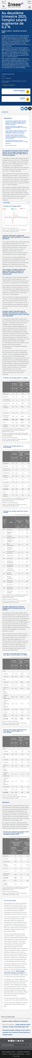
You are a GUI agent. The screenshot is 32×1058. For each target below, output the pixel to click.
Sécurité (28, 1054)
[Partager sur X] (30, 109)
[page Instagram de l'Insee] (11, 1041)
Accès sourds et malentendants (16, 1054)
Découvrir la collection (9, 85)
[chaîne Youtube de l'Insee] (18, 1041)
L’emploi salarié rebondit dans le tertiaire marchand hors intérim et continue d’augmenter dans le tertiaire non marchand (16, 136)
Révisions (8, 143)
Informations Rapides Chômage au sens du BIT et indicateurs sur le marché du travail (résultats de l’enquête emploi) (16, 1032)
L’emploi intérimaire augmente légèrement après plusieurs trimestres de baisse (16, 127)
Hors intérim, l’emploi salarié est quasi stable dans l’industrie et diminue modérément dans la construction (16, 132)
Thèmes (4, 3)
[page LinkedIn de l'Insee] (14, 1041)
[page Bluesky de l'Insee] (9, 1041)
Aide (3, 1)
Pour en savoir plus (10, 145)
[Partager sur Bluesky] (22, 108)
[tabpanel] (16, 218)
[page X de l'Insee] (16, 1041)
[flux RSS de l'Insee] (23, 1041)
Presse (29, 3)
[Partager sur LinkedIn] (26, 108)
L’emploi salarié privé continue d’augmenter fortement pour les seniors (16, 141)
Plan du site (16, 1056)
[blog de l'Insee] (21, 1041)
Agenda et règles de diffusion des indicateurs (15, 1021)
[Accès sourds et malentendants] (5, 1)
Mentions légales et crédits (8, 1052)
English (29, 1)
